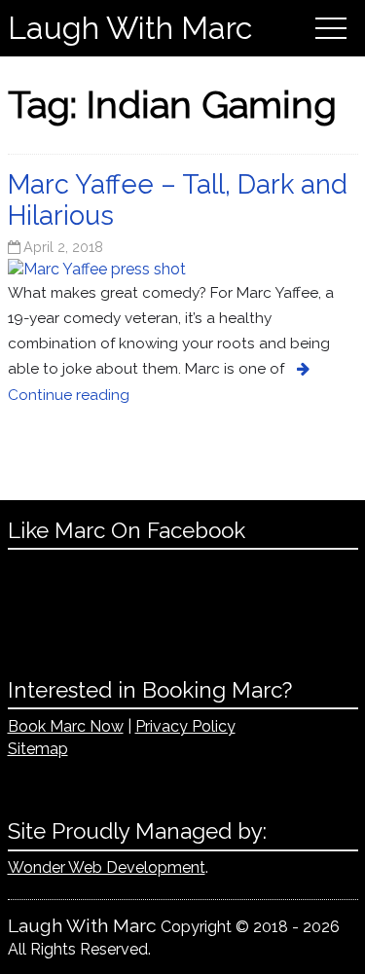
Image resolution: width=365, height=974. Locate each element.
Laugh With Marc (130, 28)
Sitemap (38, 749)
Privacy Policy (185, 726)
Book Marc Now (66, 726)
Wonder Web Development (106, 867)
